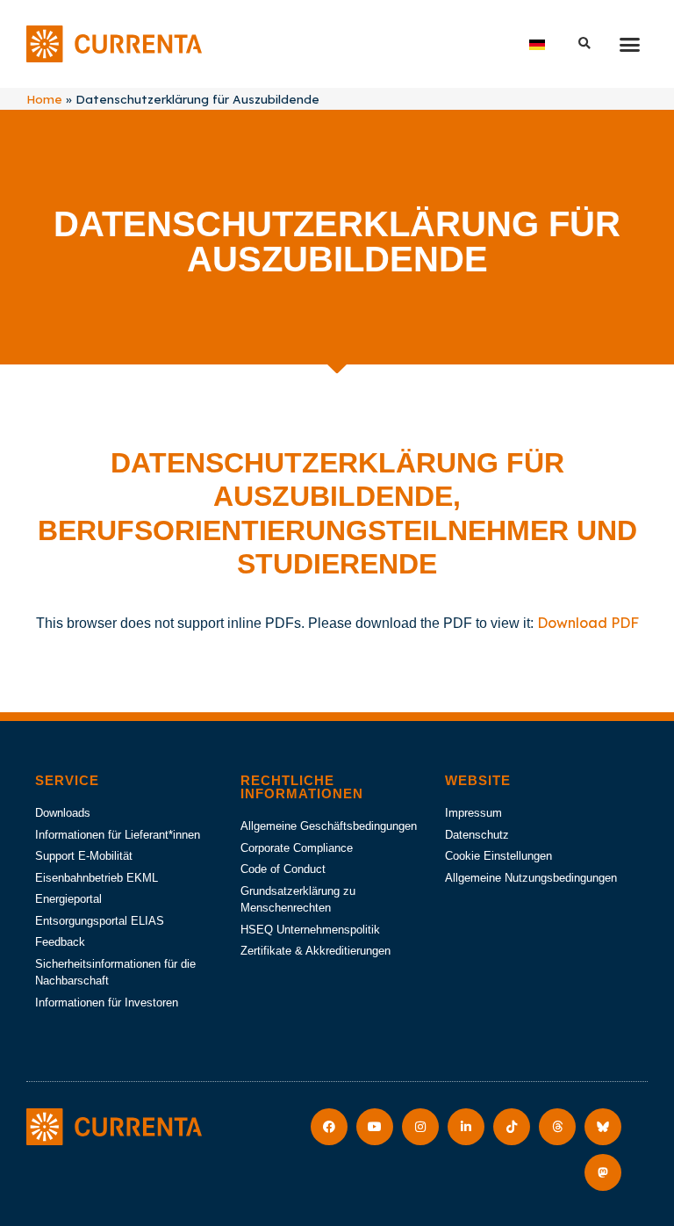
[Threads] (557, 1126)
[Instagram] (420, 1126)
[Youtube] (374, 1126)
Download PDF (588, 622)
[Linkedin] (466, 1126)
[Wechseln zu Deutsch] (537, 44)
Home (44, 98)
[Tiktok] (511, 1126)
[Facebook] (329, 1126)
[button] (629, 44)
